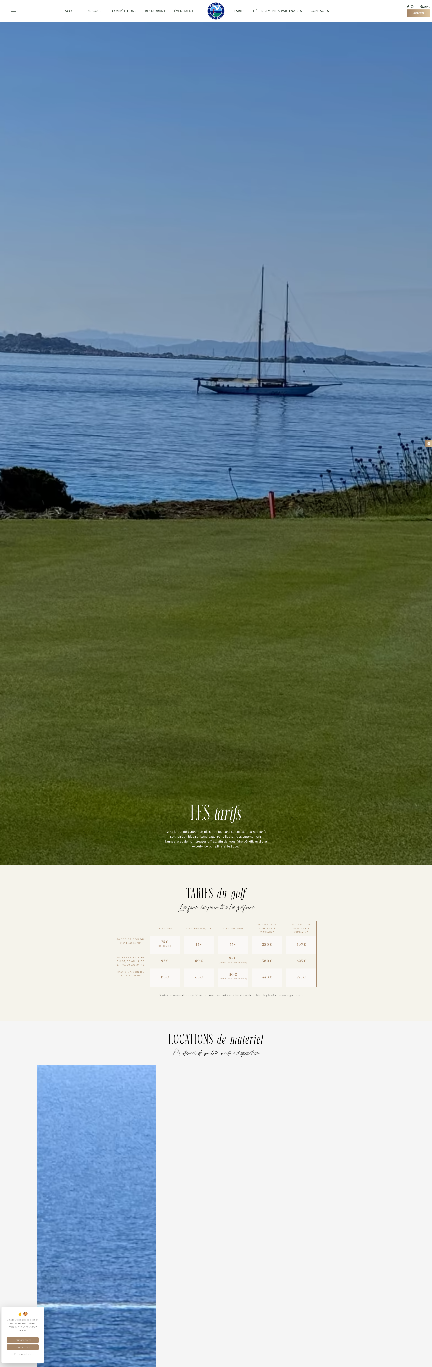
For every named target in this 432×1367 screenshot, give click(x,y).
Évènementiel (186, 11)
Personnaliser (22, 1354)
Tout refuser (22, 1347)
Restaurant (155, 11)
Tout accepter (22, 1340)
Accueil (71, 11)
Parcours (95, 11)
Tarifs (239, 11)
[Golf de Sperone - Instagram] (412, 6)
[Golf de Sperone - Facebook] (408, 6)
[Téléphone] (328, 10)
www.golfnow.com (294, 995)
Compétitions (124, 11)
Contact (318, 11)
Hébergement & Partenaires (277, 11)
